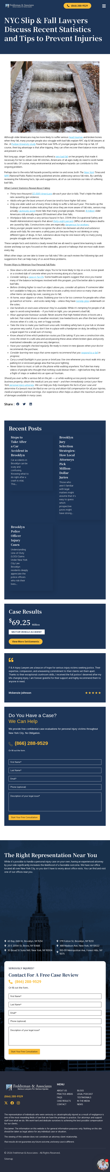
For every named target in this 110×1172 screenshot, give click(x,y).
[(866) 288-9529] (11, 744)
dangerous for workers (77, 224)
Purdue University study (23, 144)
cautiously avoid (26, 210)
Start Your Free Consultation (24, 817)
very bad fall (62, 156)
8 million (90, 210)
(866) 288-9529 (31, 743)
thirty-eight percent (63, 221)
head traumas (76, 137)
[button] (17, 404)
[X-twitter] (6, 1103)
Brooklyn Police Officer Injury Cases (18, 536)
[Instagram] (18, 1103)
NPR (6, 175)
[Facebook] (12, 1103)
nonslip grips (82, 301)
